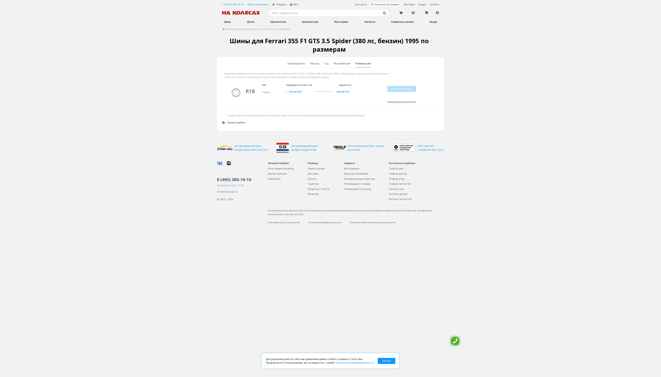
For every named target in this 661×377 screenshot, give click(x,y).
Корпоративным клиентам (359, 178)
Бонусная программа (387, 4)
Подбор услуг (397, 178)
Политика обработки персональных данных (373, 222)
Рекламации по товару (357, 183)
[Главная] (223, 29)
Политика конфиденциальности (325, 222)
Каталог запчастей (400, 199)
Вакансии (313, 194)
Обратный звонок (257, 4)
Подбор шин (396, 168)
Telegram (281, 4)
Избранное (274, 178)
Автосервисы (351, 168)
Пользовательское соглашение (284, 222)
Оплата (434, 4)
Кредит (422, 4)
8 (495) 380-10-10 (234, 4)
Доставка (409, 4)
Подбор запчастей (400, 183)
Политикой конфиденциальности (354, 362)
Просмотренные (277, 173)
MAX (295, 4)
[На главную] (242, 13)
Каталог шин (396, 189)
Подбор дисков (398, 173)
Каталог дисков (398, 194)
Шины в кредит (316, 168)
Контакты (360, 4)
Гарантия (313, 183)
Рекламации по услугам (357, 189)
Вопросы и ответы (319, 189)
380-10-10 (234, 179)
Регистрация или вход (280, 168)
